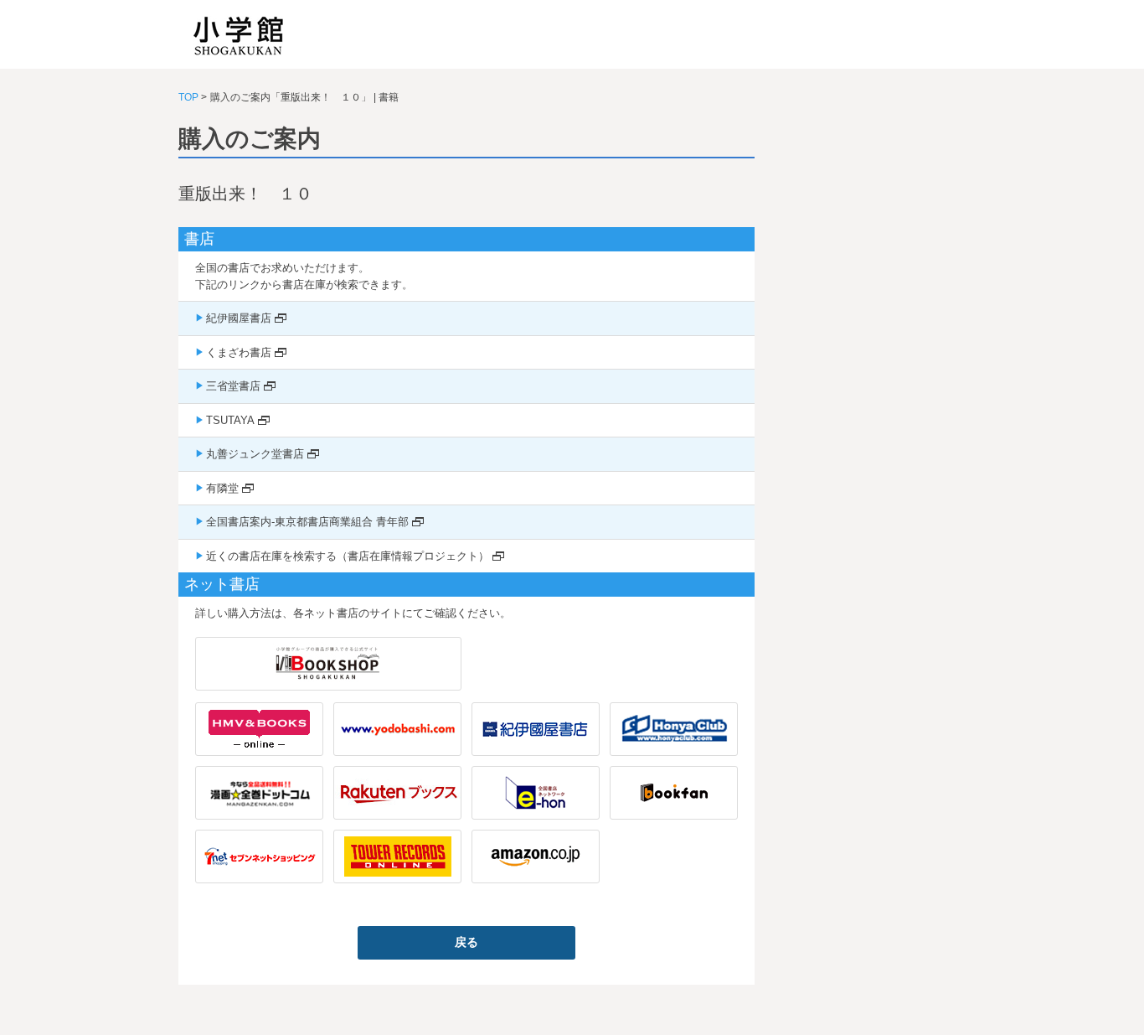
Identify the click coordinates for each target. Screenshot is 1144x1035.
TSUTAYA (230, 420)
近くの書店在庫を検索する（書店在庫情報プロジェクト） (347, 556)
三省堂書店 (233, 386)
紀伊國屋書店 (238, 318)
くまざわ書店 (238, 352)
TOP (188, 97)
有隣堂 (222, 488)
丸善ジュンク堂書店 (255, 454)
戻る (466, 942)
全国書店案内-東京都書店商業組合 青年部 (307, 521)
